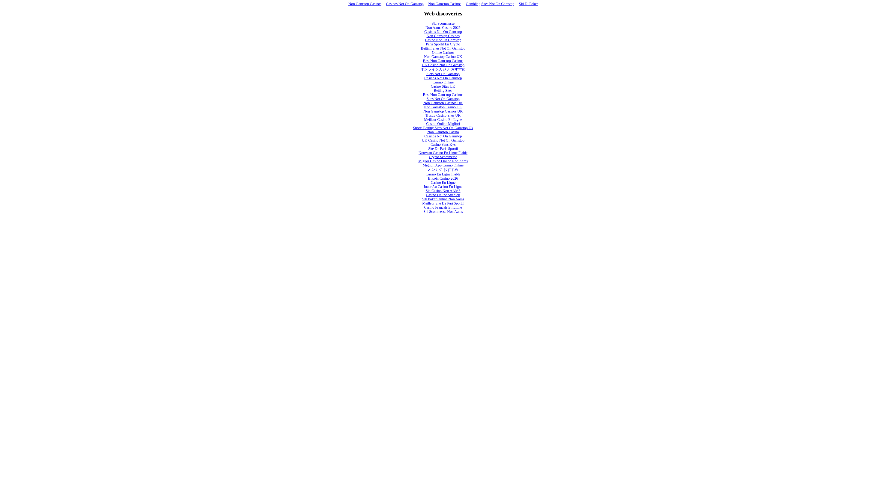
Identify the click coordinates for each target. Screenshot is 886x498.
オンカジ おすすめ (443, 170)
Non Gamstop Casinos (364, 4)
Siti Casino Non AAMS (443, 191)
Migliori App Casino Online (443, 165)
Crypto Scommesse (443, 157)
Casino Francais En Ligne (443, 207)
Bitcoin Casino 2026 (443, 178)
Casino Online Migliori (443, 124)
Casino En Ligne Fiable (443, 174)
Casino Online (443, 82)
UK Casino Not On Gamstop (443, 65)
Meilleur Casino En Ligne (443, 120)
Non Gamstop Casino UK (443, 57)
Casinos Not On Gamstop (405, 4)
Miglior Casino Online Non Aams (443, 161)
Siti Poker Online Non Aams (443, 199)
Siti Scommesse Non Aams (443, 211)
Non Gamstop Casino (443, 132)
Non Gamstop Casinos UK (443, 103)
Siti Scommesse (443, 23)
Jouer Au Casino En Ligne (443, 187)
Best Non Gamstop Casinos (443, 61)
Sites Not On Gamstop (443, 99)
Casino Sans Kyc (443, 144)
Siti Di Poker (528, 4)
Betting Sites (443, 90)
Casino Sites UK (443, 86)
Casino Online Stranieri (443, 195)
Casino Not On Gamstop (443, 40)
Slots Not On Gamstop (443, 74)
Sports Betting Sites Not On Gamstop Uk (443, 128)
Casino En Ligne (443, 182)
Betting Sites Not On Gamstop (443, 48)
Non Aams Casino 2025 (443, 28)
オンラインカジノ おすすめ (443, 69)
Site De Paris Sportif (443, 149)
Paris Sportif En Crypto (443, 44)
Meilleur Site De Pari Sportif (443, 203)
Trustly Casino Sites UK (443, 115)
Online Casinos (443, 52)
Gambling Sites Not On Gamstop (490, 4)
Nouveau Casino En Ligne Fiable (443, 153)
